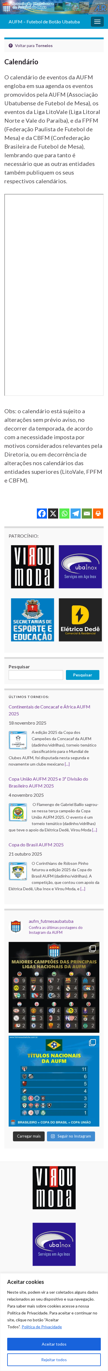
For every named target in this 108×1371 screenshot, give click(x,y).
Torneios (44, 45)
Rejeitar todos (54, 1359)
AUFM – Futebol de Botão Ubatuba (44, 21)
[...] (67, 764)
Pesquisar (19, 666)
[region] (54, 1322)
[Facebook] (42, 513)
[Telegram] (76, 513)
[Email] (87, 513)
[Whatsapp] (64, 513)
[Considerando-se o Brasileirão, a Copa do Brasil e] (54, 1081)
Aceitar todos (54, 1344)
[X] (53, 513)
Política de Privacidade (42, 1326)
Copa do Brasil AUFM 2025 (36, 844)
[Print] (98, 513)
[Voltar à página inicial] (54, 7)
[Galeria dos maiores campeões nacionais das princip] (54, 987)
